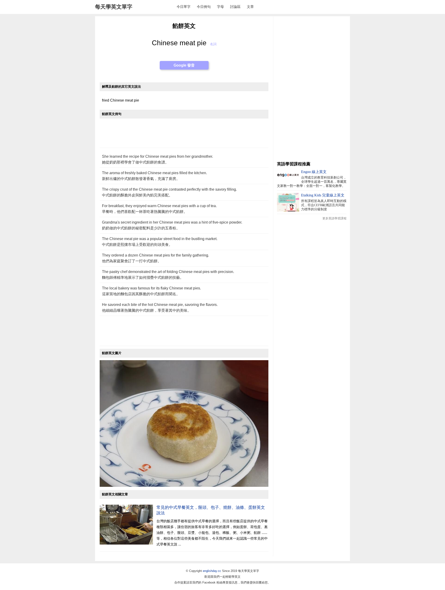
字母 (220, 7)
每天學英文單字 (113, 7)
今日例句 (204, 7)
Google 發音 (184, 65)
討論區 (235, 7)
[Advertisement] (184, 135)
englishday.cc (212, 571)
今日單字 (184, 7)
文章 (250, 7)
